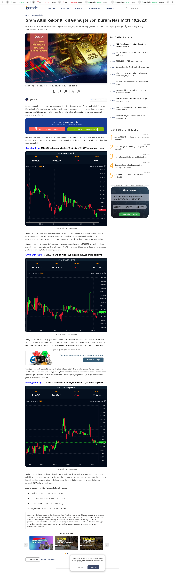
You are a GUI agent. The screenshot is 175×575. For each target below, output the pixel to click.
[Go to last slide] (26, 545)
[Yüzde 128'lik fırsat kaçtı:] (91, 543)
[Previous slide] (2, 2)
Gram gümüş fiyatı (34, 382)
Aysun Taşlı (33, 100)
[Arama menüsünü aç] (126, 8)
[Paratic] (31, 8)
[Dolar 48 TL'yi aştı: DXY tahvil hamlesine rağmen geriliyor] (41, 543)
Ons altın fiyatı (32, 148)
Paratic (27, 15)
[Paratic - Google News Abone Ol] (98, 100)
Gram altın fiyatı (33, 254)
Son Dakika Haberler (121, 37)
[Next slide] (172, 2)
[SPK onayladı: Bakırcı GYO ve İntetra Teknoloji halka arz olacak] (66, 543)
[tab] (65, 553)
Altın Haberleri (37, 15)
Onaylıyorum (93, 567)
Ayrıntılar (80, 567)
